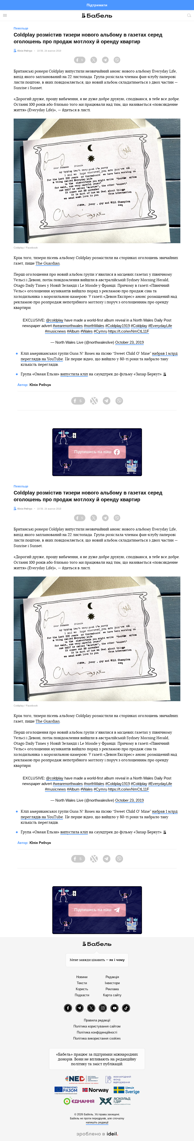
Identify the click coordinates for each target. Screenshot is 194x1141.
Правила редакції (97, 1020)
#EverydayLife (160, 326)
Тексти (82, 983)
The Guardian (48, 263)
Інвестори (112, 983)
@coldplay (54, 320)
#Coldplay (139, 326)
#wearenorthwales (68, 326)
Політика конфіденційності (97, 1032)
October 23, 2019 (129, 342)
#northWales (94, 326)
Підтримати (97, 5)
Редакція (112, 977)
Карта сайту (112, 995)
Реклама (112, 989)
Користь (82, 989)
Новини (81, 977)
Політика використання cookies (97, 1038)
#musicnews (55, 331)
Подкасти (82, 995)
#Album (73, 331)
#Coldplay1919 (117, 326)
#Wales (87, 331)
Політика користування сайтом (97, 1026)
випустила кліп (74, 374)
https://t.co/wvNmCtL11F (128, 331)
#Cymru (100, 331)
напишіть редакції (97, 1122)
